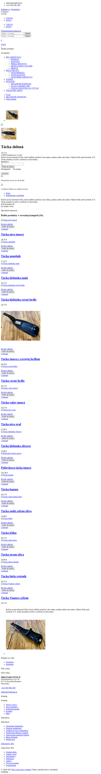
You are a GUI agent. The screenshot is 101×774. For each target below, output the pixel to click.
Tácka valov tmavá (13, 402)
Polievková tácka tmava (16, 467)
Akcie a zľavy (11, 705)
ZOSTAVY (15, 62)
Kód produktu (6, 204)
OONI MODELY (18, 73)
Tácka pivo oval (11, 424)
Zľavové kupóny (12, 763)
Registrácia (15, 9)
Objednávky (11, 756)
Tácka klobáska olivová (16, 446)
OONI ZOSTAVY (18, 75)
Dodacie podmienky (14, 728)
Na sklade (5, 206)
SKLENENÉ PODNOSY (21, 84)
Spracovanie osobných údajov (17, 735)
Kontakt (9, 711)
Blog (8, 713)
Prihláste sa (5, 9)
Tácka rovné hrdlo (13, 380)
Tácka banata (9, 489)
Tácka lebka (9, 532)
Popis (8, 193)
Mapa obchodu (12, 737)
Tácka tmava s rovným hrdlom (20, 359)
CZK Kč (9, 18)
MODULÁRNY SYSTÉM (21, 66)
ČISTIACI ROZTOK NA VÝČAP (25, 88)
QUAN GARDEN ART (20, 86)
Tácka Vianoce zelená (14, 597)
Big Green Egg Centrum (21, 770)
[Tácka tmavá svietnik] (8, 141)
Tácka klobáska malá (14, 277)
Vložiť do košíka (8, 167)
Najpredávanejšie (12, 709)
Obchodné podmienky (14, 726)
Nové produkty (12, 707)
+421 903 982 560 (8, 688)
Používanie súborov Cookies (17, 733)
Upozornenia (11, 765)
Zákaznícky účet (7, 744)
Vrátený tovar (11, 754)
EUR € (8, 20)
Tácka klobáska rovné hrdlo (18, 299)
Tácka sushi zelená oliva (16, 511)
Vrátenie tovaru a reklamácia (17, 731)
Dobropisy (10, 759)
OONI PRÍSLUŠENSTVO (21, 77)
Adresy (9, 761)
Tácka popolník (11, 256)
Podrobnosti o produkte (15, 195)
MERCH (14, 68)
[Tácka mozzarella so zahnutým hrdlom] (2, 125)
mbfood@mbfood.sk (9, 692)
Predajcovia (10, 739)
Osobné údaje (11, 752)
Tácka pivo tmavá (12, 234)
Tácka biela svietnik (13, 576)
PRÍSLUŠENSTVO (19, 64)
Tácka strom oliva (12, 554)
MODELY (15, 59)
